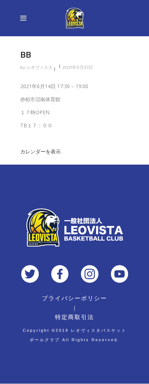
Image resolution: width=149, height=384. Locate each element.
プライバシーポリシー (74, 298)
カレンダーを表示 (40, 151)
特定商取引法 (74, 317)
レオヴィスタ (39, 67)
